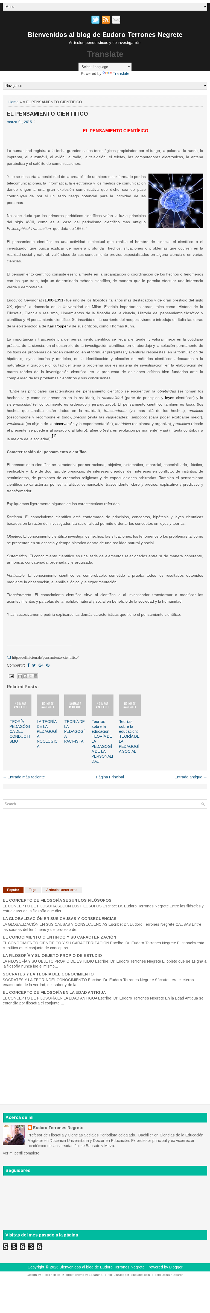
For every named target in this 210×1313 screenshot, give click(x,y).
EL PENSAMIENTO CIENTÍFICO (47, 114)
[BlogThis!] (25, 676)
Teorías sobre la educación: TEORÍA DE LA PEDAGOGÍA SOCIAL (129, 736)
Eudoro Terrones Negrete (58, 1128)
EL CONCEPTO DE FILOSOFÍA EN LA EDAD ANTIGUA (54, 992)
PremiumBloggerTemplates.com (127, 1274)
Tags (32, 890)
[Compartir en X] (30, 676)
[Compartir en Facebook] (35, 676)
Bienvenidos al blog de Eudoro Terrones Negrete (105, 34)
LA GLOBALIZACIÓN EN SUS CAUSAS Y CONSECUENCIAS (59, 918)
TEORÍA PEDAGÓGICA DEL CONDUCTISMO (20, 731)
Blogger (176, 1267)
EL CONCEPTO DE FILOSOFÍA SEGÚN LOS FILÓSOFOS (57, 900)
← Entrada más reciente (24, 777)
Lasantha (96, 1274)
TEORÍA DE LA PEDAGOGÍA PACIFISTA (74, 731)
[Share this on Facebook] (28, 665)
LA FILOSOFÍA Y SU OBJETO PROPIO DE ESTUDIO (52, 955)
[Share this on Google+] (41, 665)
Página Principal (110, 777)
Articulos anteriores (61, 890)
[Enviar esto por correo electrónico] (20, 676)
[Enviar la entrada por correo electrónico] (11, 675)
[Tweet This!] (34, 665)
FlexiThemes (51, 1274)
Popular (13, 890)
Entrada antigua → (191, 777)
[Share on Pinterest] (48, 665)
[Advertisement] (44, 847)
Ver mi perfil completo (21, 1153)
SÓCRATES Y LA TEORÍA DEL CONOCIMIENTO (48, 974)
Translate (121, 73)
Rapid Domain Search (167, 1274)
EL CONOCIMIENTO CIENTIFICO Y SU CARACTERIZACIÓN (59, 937)
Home (13, 102)
